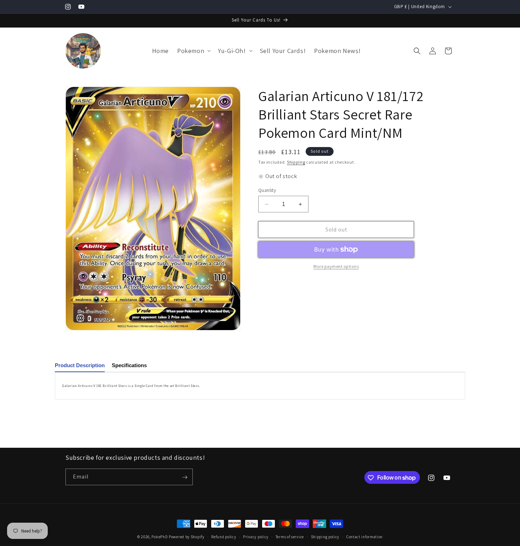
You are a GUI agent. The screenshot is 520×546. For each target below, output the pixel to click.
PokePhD (159, 536)
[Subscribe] (184, 477)
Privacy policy (255, 536)
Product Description (80, 365)
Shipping (296, 162)
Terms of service (290, 536)
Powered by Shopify (186, 536)
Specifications (129, 365)
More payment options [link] (336, 266)
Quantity (267, 190)
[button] (193, 50)
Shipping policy (325, 536)
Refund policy (223, 536)
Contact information (364, 536)
